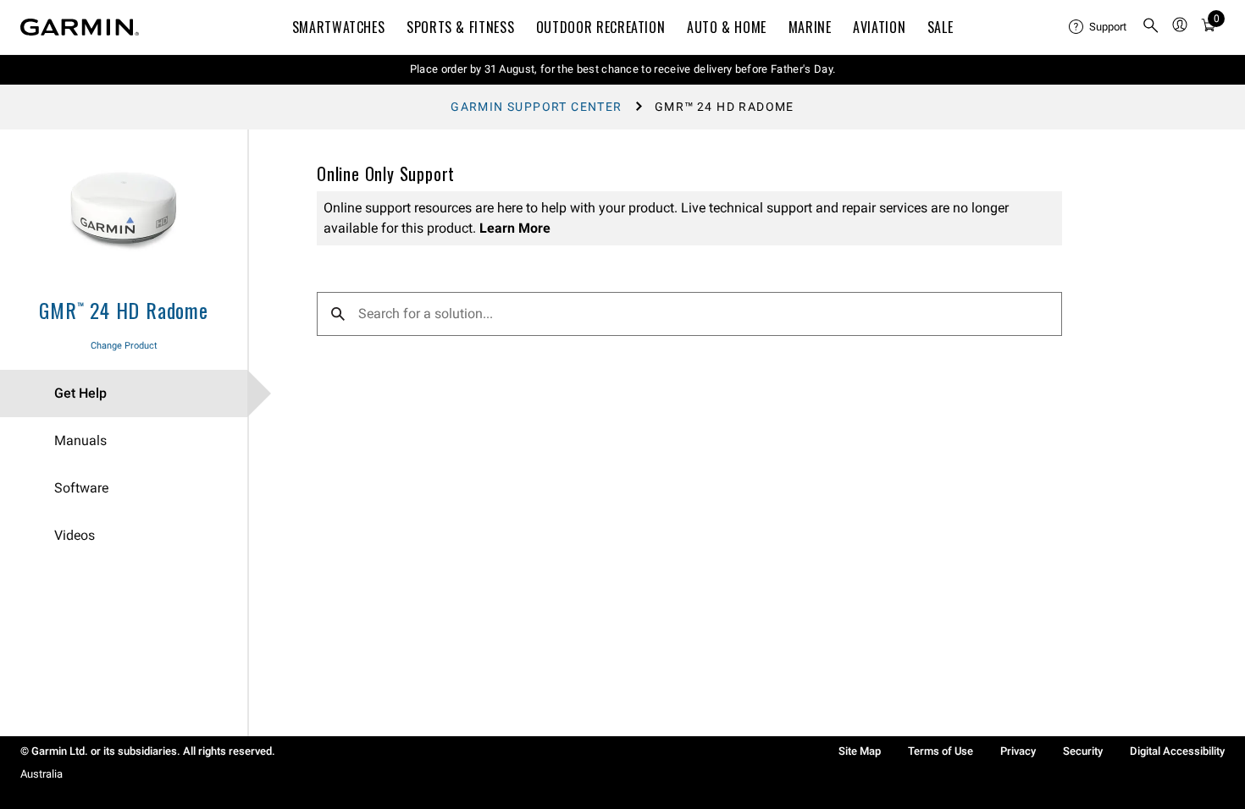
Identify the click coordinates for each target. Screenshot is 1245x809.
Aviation (879, 27)
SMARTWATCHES (338, 27)
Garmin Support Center (536, 106)
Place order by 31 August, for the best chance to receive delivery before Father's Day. (623, 69)
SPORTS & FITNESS (460, 27)
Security (1083, 751)
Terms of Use (940, 751)
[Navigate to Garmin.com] (79, 27)
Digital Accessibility (1177, 751)
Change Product (124, 345)
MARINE (810, 27)
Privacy (1018, 751)
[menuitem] (1098, 27)
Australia (41, 774)
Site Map (859, 751)
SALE (940, 27)
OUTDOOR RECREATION (601, 27)
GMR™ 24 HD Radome (123, 309)
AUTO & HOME (726, 27)
